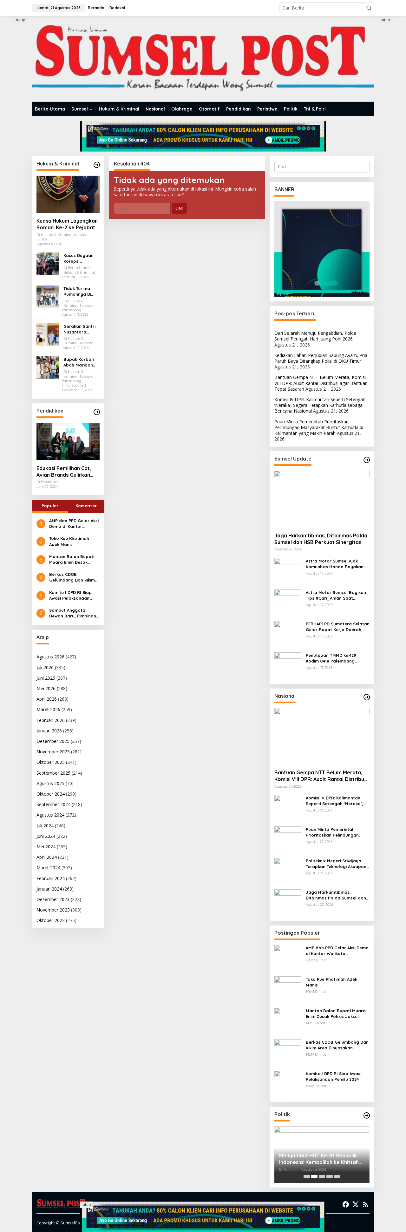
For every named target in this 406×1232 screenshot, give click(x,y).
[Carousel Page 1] (307, 1176)
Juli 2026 (45, 667)
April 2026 (46, 699)
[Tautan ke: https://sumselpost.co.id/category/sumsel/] (366, 460)
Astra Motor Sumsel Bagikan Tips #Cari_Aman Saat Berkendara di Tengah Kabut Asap (336, 595)
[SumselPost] (203, 59)
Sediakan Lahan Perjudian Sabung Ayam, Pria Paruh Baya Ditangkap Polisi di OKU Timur (320, 358)
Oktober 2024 (50, 794)
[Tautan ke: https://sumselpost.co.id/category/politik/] (366, 1115)
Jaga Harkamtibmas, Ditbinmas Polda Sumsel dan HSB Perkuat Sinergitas (320, 538)
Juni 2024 (45, 836)
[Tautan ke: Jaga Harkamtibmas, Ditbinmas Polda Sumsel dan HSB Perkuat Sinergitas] (322, 499)
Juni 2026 (45, 678)
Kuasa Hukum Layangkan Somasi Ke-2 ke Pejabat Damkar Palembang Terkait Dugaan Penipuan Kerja (67, 224)
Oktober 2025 (50, 762)
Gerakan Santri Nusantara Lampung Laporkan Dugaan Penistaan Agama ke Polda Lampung (80, 329)
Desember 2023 (52, 899)
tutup (20, 20)
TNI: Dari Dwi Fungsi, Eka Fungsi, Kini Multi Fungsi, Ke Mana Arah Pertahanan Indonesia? (318, 1159)
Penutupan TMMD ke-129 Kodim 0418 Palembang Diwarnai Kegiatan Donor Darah (332, 658)
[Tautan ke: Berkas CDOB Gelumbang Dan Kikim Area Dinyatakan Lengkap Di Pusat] (287, 1052)
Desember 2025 (52, 741)
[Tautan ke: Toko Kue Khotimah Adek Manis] (287, 989)
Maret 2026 (48, 709)
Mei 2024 (46, 847)
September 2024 (53, 804)
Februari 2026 (50, 720)
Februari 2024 (50, 878)
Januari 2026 (49, 731)
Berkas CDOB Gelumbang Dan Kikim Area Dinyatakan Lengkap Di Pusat (72, 577)
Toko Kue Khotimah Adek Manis (69, 541)
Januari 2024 (49, 889)
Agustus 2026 (50, 657)
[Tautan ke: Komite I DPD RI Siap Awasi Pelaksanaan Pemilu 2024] (287, 1084)
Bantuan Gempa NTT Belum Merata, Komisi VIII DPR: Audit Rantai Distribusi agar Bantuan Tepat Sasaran (321, 383)
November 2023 (53, 910)
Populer (50, 505)
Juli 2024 (45, 826)
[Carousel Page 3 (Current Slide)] (322, 1176)
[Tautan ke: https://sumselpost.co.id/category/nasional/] (366, 697)
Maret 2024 (48, 868)
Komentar (86, 505)
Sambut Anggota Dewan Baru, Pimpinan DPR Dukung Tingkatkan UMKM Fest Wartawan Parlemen (74, 613)
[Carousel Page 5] (337, 1176)
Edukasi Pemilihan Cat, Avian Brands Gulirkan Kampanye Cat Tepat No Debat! (66, 471)
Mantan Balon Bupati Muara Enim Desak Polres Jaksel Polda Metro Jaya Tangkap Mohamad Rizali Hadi (71, 559)
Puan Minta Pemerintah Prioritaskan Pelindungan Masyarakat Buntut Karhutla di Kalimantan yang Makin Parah (318, 427)
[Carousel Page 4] (329, 1176)
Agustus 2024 (50, 815)
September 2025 (53, 773)
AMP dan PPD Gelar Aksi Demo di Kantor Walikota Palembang (74, 523)
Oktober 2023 (50, 920)
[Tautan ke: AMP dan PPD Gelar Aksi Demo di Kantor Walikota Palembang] (287, 958)
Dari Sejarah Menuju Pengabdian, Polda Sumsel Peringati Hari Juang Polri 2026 (315, 336)
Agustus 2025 (50, 783)
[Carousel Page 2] (314, 1176)
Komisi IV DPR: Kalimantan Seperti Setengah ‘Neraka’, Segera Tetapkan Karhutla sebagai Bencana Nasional (319, 405)
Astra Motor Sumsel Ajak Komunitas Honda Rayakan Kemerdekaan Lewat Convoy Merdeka (336, 563)
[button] (368, 8)
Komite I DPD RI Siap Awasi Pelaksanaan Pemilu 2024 (70, 595)
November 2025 (53, 752)
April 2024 (46, 857)
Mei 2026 (46, 688)
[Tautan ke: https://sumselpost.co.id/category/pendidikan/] (97, 412)
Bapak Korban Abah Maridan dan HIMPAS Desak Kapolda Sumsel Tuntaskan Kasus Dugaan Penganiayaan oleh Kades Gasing (81, 362)
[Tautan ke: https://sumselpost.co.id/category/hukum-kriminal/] (97, 165)
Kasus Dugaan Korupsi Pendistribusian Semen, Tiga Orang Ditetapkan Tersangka (79, 258)
